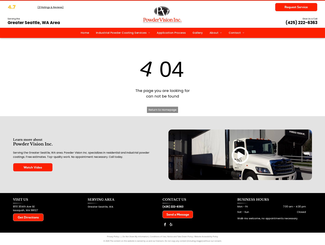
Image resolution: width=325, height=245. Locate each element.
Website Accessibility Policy (206, 236)
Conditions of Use (158, 236)
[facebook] (165, 225)
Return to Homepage (162, 110)
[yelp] (171, 225)
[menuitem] (85, 33)
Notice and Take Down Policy (180, 236)
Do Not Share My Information (135, 236)
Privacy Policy (113, 236)
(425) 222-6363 (301, 22)
